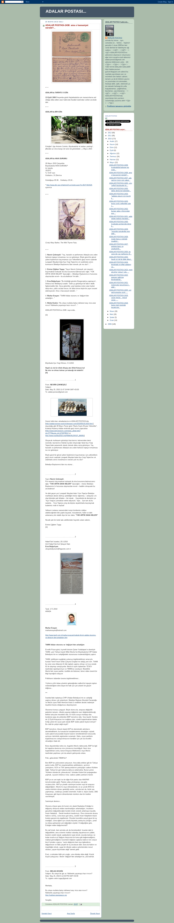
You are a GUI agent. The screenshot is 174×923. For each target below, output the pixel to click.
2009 (110, 324)
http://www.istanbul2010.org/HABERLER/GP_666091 (64, 436)
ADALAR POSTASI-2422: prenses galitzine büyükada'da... (118, 277)
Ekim (112, 147)
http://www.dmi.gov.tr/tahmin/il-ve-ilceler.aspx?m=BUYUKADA (69, 185)
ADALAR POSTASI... (66, 11)
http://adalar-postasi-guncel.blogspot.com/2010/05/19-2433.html (69, 424)
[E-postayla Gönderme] (80, 904)
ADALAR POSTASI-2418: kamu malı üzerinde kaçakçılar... (118, 305)
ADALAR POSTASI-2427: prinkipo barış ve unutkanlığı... (118, 246)
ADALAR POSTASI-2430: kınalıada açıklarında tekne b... (120, 224)
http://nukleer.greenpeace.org (56, 895)
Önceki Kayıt (95, 913)
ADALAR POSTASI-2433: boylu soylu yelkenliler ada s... (120, 203)
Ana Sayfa (71, 913)
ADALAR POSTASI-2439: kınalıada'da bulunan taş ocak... (119, 167)
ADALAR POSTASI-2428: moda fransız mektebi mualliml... (118, 239)
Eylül (112, 150)
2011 (110, 136)
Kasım (112, 144)
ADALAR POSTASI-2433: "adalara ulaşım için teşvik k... (120, 196)
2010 (110, 139)
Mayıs (112, 162)
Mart (112, 314)
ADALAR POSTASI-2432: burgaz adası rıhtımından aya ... (119, 211)
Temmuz (113, 156)
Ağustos (113, 153)
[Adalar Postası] (106, 119)
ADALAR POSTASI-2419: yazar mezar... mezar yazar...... (118, 298)
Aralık (112, 141)
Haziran (113, 159)
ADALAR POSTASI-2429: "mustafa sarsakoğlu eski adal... (119, 231)
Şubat (112, 317)
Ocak (112, 320)
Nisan (112, 311)
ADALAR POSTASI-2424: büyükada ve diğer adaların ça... (120, 264)
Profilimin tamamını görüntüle (119, 106)
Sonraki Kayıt (47, 913)
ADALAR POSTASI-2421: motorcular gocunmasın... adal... (119, 285)
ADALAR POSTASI (115, 38)
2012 (110, 133)
